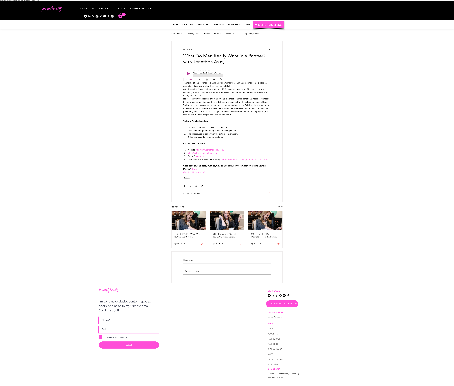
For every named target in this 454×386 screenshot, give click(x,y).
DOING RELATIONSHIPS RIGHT (131, 8)
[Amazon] (112, 16)
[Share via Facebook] (184, 186)
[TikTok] (97, 16)
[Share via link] (202, 186)
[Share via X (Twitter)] (190, 186)
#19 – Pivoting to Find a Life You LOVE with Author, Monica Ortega (226, 235)
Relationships (231, 33)
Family (207, 33)
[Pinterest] (93, 16)
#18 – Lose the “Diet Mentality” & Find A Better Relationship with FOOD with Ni (265, 235)
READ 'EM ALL (177, 33)
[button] (122, 15)
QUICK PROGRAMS (276, 359)
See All (280, 206)
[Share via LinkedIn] (196, 186)
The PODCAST (274, 339)
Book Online (273, 364)
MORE (270, 354)
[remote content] (204, 75)
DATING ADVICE (275, 349)
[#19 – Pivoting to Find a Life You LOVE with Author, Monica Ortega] (227, 220)
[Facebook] (108, 16)
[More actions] (269, 49)
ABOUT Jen (273, 334)
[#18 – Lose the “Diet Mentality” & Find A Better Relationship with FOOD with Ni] (265, 220)
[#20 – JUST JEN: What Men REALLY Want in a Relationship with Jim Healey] (189, 220)
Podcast (217, 33)
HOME (270, 329)
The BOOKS (273, 344)
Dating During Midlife (251, 33)
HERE (149, 8)
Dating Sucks (193, 33)
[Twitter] (85, 16)
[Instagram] (100, 16)
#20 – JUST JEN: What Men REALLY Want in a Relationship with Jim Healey (187, 235)
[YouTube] (104, 16)
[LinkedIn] (89, 16)
